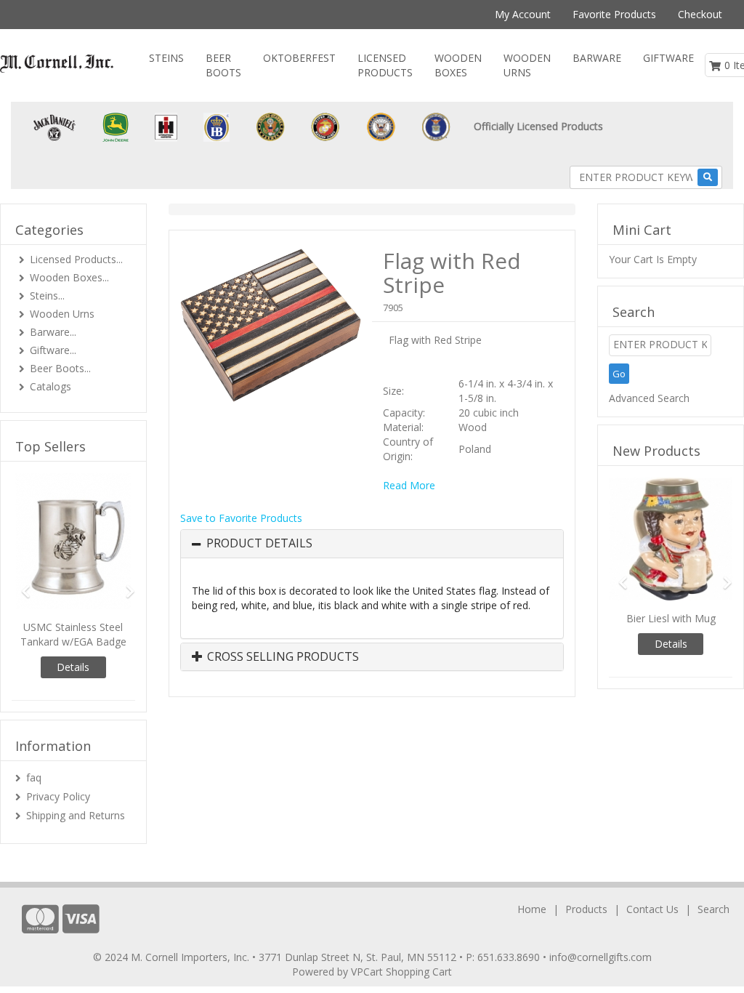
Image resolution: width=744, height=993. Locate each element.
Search (713, 909)
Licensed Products (385, 65)
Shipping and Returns (75, 815)
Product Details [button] (259, 543)
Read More (409, 485)
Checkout (700, 14)
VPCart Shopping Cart (401, 971)
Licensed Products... (76, 259)
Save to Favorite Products (241, 518)
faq (33, 777)
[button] (21, 585)
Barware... (53, 332)
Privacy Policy (58, 796)
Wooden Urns (527, 65)
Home (531, 909)
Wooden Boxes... (69, 277)
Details (73, 667)
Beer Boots (223, 65)
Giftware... (53, 350)
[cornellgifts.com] (56, 64)
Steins (166, 58)
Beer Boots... (60, 368)
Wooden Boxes (458, 65)
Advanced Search (649, 398)
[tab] (372, 544)
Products (586, 909)
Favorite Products (614, 14)
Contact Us (652, 909)
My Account (523, 14)
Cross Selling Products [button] (281, 657)
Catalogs (50, 386)
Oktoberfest (299, 58)
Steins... (47, 295)
